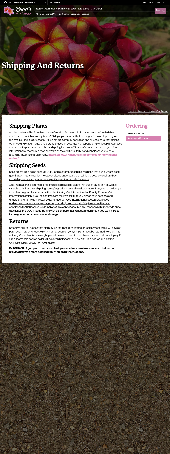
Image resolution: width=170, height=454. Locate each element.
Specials (85, 14)
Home (39, 8)
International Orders (136, 134)
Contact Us (51, 14)
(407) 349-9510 (54, 2)
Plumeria (49, 8)
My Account (154, 2)
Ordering (75, 14)
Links (143, 2)
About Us (40, 14)
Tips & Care (62, 14)
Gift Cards (96, 8)
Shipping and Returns (138, 138)
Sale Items (83, 8)
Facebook (5, 2)
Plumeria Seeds (67, 8)
